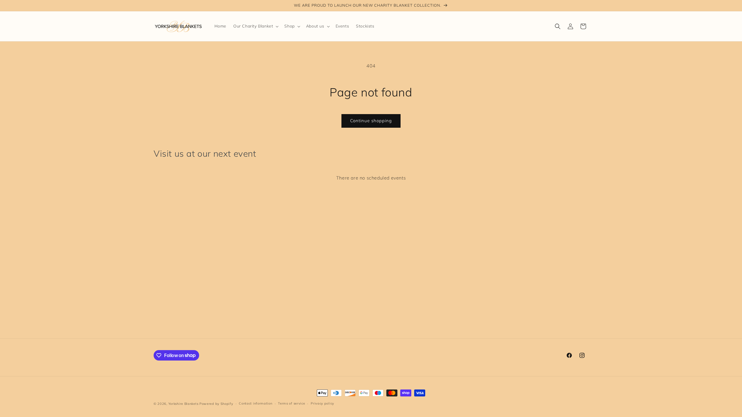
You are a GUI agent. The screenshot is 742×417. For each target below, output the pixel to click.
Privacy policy (322, 403)
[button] (255, 26)
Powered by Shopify (216, 404)
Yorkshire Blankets (183, 404)
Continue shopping (371, 120)
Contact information (255, 403)
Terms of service (291, 403)
